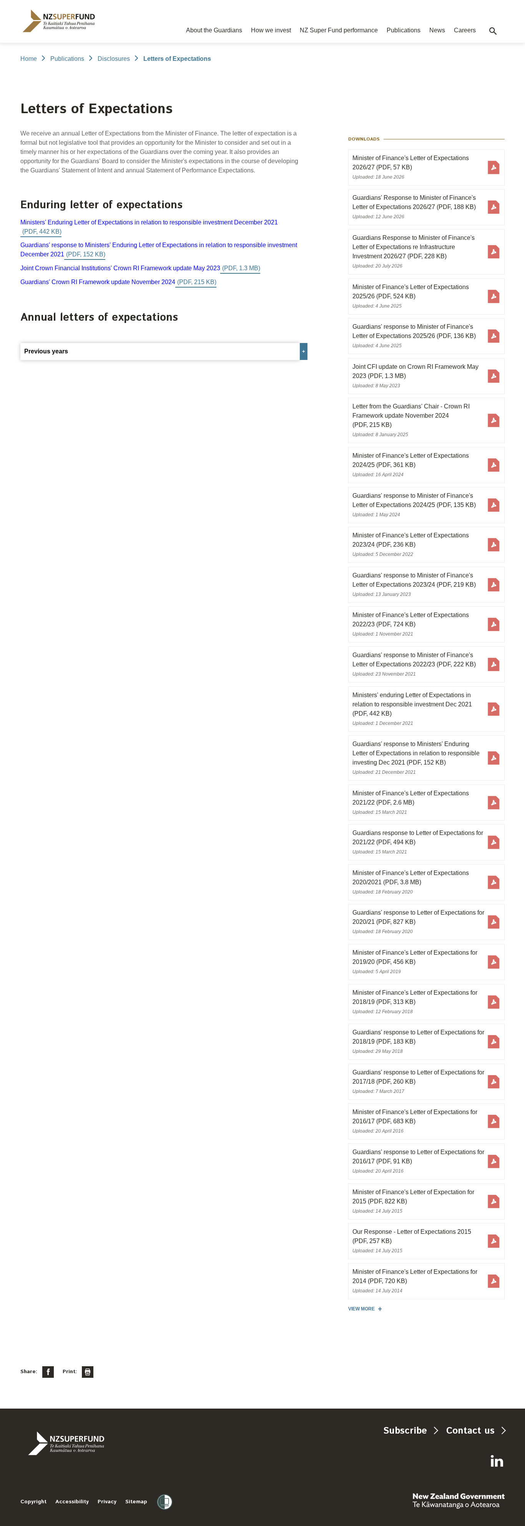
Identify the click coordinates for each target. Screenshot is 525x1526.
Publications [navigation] (403, 30)
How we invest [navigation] (271, 30)
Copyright (33, 1502)
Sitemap (136, 1502)
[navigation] (58, 21)
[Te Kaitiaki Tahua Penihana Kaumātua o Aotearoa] (86, 1443)
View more (361, 1309)
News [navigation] (437, 30)
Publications (67, 58)
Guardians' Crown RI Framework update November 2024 (97, 282)
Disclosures (114, 58)
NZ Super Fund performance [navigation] (339, 30)
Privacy (107, 1502)
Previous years (46, 351)
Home (28, 58)
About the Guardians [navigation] (214, 30)
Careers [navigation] (465, 30)
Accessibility (72, 1502)
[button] (493, 31)
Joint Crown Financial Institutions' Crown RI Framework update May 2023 (120, 268)
